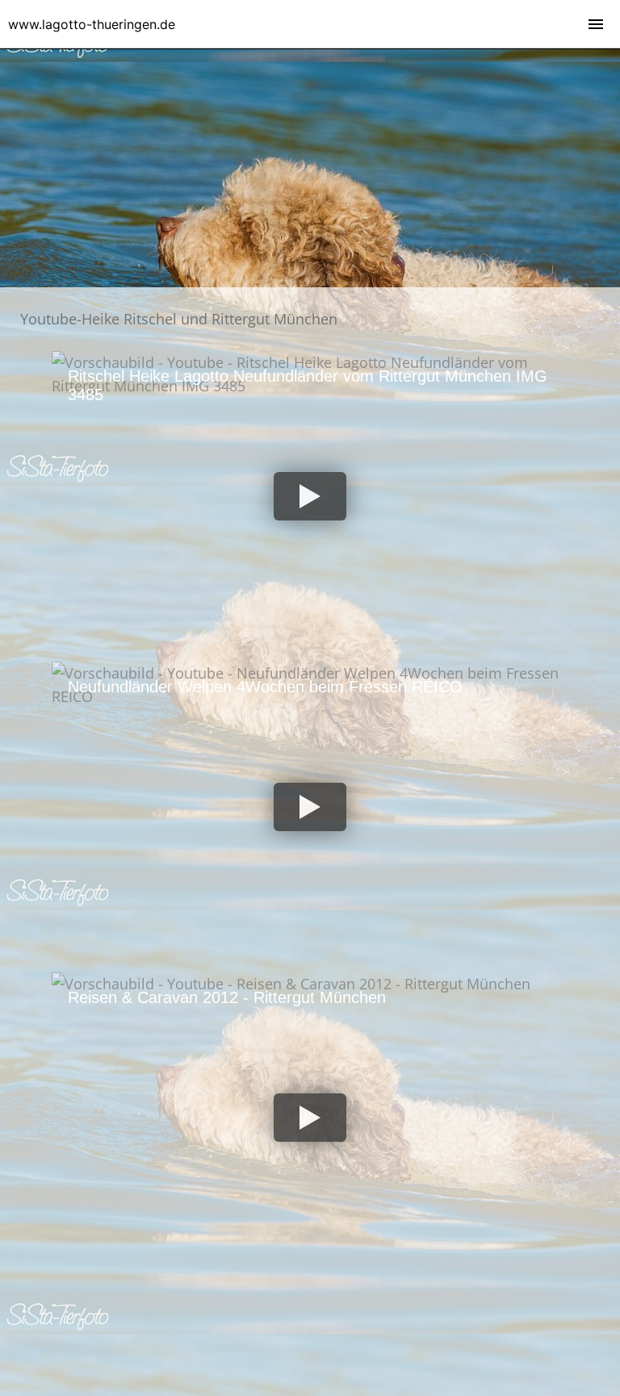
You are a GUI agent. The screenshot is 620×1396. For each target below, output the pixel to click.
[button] (310, 496)
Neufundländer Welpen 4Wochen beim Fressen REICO (265, 687)
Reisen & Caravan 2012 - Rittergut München (227, 997)
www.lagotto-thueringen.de (91, 24)
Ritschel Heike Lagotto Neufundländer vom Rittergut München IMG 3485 (307, 385)
